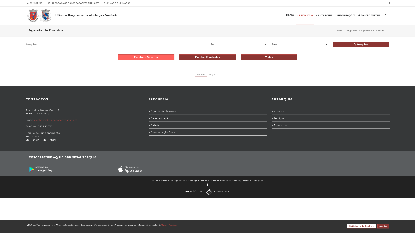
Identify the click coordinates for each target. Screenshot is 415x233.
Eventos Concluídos (207, 57)
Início (339, 30)
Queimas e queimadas (117, 3)
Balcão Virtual (371, 15)
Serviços (278, 118)
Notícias (278, 111)
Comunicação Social (163, 132)
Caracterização (160, 118)
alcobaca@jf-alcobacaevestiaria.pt (75, 3)
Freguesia (305, 15)
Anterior (201, 74)
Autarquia (324, 15)
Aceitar (383, 226)
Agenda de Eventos (163, 111)
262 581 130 (35, 3)
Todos (269, 57)
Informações (346, 15)
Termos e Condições (252, 180)
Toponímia (280, 125)
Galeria (155, 125)
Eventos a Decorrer (146, 57)
